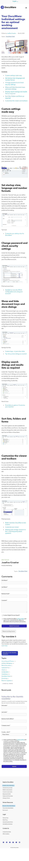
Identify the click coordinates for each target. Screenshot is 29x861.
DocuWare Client (10, 36)
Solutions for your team (7, 787)
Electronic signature (7, 680)
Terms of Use (5, 817)
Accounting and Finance (9, 661)
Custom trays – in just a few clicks (15, 351)
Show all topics (8, 683)
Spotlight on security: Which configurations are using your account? (14, 291)
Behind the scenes (7, 665)
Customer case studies (7, 791)
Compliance (6, 674)
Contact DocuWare (7, 831)
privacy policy (20, 618)
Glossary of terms (6, 798)
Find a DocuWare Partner (8, 808)
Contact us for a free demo (8, 785)
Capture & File (6, 667)
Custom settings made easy (13, 75)
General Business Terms (8, 822)
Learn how (4, 645)
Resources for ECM (7, 793)
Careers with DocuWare (8, 796)
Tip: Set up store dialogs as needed (16, 354)
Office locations (6, 833)
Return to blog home (9, 631)
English (14, 1)
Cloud (4, 669)
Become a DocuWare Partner (9, 805)
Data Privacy (5, 819)
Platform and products (7, 789)
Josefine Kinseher (11, 33)
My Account (5, 810)
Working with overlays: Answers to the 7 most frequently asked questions (15, 531)
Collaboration (6, 672)
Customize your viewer (12, 527)
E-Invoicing (5, 678)
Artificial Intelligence (8, 663)
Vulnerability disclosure (7, 824)
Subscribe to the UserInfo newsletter (9, 653)
